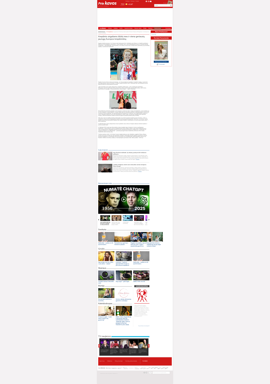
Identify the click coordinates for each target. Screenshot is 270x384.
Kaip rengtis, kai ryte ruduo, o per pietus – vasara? (105, 263)
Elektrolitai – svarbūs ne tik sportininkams (105, 243)
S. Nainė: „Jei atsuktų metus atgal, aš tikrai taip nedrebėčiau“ (105, 350)
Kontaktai (137, 1)
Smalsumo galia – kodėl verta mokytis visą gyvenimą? (105, 318)
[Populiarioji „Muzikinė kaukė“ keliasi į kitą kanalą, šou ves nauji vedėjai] (124, 348)
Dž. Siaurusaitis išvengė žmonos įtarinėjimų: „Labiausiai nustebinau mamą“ (143, 351)
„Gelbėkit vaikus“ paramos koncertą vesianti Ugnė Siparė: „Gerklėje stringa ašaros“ (114, 351)
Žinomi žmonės (102, 33)
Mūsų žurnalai (118, 361)
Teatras (135, 31)
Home (102, 28)
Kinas (131, 31)
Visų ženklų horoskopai (143, 325)
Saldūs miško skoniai (139, 281)
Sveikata (115, 28)
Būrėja (144, 28)
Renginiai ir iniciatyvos (142, 31)
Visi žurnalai (161, 64)
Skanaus (150, 28)
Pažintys (121, 31)
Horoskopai (133, 1)
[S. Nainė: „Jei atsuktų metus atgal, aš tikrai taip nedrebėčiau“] (105, 348)
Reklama (109, 361)
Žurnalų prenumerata (131, 361)
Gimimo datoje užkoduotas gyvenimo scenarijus (123, 299)
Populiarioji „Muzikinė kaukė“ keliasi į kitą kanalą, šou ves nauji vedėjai (124, 351)
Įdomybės (126, 31)
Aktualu (110, 28)
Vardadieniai (127, 1)
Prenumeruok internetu (161, 61)
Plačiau (137, 159)
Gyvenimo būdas (128, 28)
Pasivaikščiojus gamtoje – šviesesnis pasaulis (121, 243)
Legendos (115, 31)
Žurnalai (165, 3)
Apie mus (101, 361)
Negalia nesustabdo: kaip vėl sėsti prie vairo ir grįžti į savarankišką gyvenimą (139, 244)
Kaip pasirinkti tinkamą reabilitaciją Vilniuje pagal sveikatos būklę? (154, 244)
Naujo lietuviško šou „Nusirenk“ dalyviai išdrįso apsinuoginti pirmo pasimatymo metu (133, 351)
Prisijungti (153, 34)
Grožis (120, 28)
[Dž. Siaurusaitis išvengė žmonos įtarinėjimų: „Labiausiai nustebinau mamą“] (143, 348)
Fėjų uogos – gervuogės (123, 281)
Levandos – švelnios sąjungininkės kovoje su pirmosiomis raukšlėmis (123, 263)
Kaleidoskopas (157, 28)
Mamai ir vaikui (137, 28)
